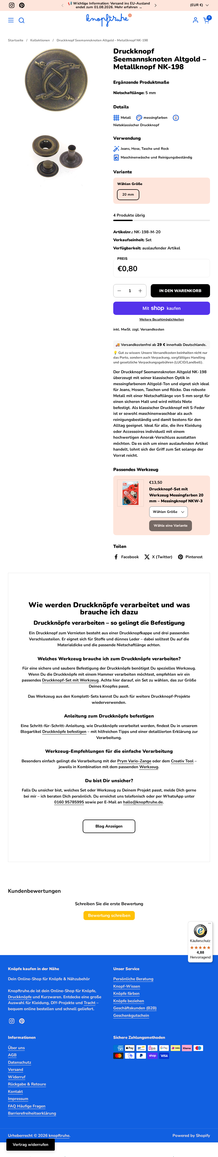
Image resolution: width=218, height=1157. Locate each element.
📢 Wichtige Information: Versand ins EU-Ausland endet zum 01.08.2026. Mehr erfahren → (109, 5)
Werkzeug (148, 766)
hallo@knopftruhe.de (143, 802)
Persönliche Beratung (133, 979)
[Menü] (209, 924)
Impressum (18, 1098)
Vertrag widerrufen (30, 1144)
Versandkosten (152, 329)
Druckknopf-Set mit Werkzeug (70, 680)
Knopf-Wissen (126, 986)
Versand (15, 1069)
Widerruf (16, 1077)
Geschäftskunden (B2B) (135, 1008)
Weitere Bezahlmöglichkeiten (161, 319)
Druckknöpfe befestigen (64, 731)
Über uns (16, 1047)
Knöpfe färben (126, 993)
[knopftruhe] (109, 20)
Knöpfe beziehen (128, 1001)
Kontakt (15, 1091)
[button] (21, 20)
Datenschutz (19, 1062)
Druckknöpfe (20, 997)
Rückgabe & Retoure (27, 1084)
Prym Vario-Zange (134, 761)
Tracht (89, 1002)
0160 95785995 (69, 802)
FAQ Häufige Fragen (26, 1106)
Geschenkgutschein (131, 1015)
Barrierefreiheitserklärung (32, 1113)
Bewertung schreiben (109, 915)
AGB (12, 1055)
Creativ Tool (182, 761)
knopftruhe (59, 1135)
